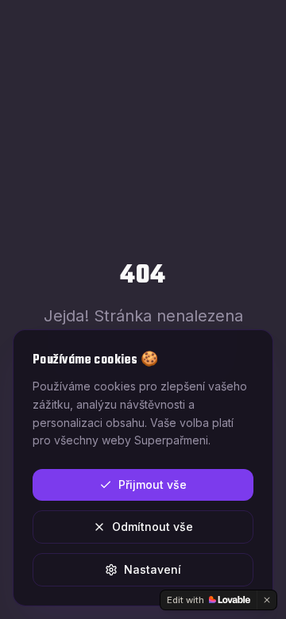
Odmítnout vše (152, 526)
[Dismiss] (266, 599)
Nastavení (152, 569)
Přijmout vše (152, 484)
